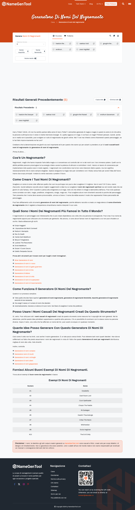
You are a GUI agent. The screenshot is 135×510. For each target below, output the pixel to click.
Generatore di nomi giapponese (26, 364)
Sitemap (54, 490)
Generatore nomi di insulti (24, 354)
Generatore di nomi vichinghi (25, 357)
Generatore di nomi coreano (25, 351)
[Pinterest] (28, 484)
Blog (91, 4)
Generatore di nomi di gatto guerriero (28, 267)
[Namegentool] (16, 4)
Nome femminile (38, 51)
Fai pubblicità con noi (58, 498)
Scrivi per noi (56, 494)
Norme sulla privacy (58, 479)
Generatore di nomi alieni (24, 361)
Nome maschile (21, 51)
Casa (70, 4)
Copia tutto (99, 99)
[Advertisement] (67, 78)
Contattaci (54, 486)
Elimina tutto (114, 99)
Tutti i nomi (80, 4)
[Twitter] (19, 484)
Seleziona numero (22, 42)
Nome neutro (29, 58)
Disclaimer (55, 475)
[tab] (57, 37)
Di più (99, 4)
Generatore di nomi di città (24, 276)
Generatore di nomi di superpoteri (27, 280)
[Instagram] (24, 484)
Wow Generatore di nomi (24, 260)
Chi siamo (54, 483)
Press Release (111, 4)
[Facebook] (14, 484)
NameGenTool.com (72, 443)
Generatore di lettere (22, 273)
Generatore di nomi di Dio (24, 270)
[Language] (129, 4)
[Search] (123, 4)
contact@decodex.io (85, 495)
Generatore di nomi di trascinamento (28, 283)
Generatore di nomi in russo (25, 263)
